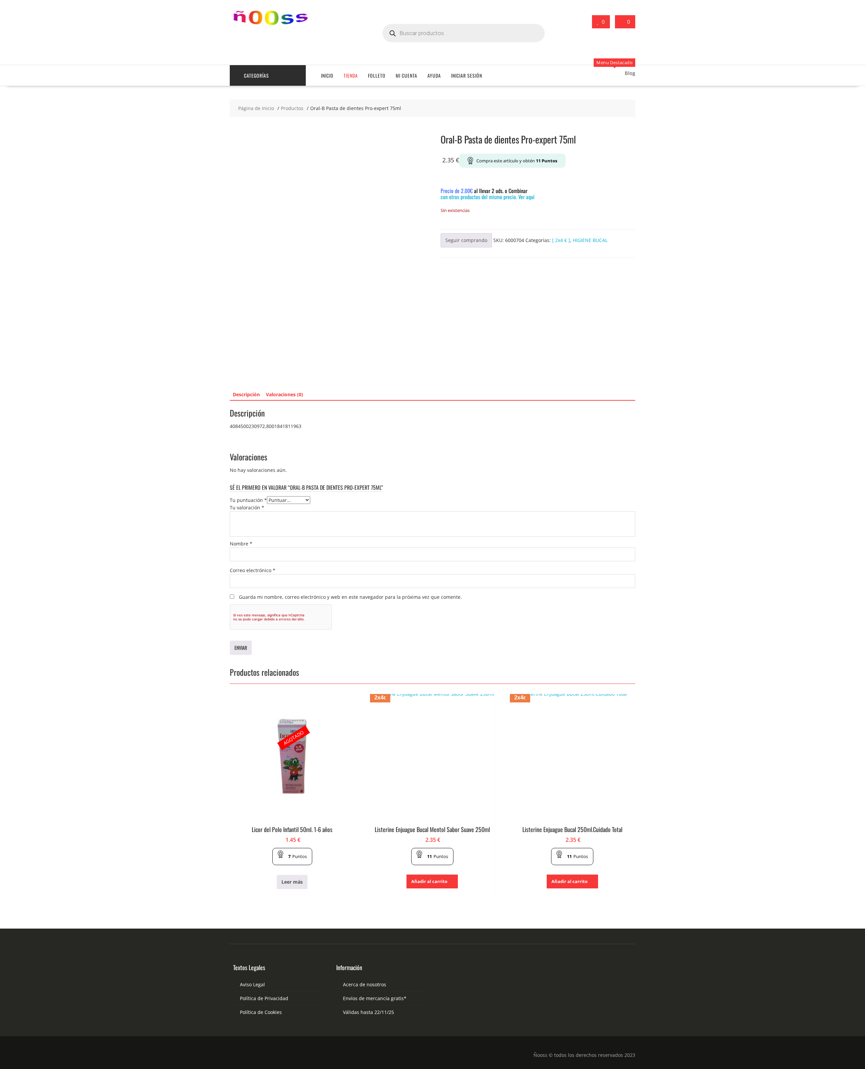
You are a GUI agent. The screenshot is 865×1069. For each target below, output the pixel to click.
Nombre (241, 543)
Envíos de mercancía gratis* (374, 998)
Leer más (292, 882)
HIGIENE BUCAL (590, 240)
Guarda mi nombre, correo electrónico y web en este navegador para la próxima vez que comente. (350, 597)
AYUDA (434, 75)
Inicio (327, 75)
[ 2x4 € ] (561, 240)
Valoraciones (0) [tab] (284, 394)
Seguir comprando (466, 240)
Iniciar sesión (466, 75)
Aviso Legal (252, 984)
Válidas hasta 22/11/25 (368, 1012)
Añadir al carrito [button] (429, 881)
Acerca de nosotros (364, 984)
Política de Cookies (261, 1012)
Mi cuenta (406, 75)
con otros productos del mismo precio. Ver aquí (488, 197)
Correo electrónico (252, 570)
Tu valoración (247, 507)
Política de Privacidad (264, 998)
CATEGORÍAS (256, 75)
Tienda (351, 75)
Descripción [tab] (246, 394)
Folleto (377, 75)
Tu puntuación (248, 500)
